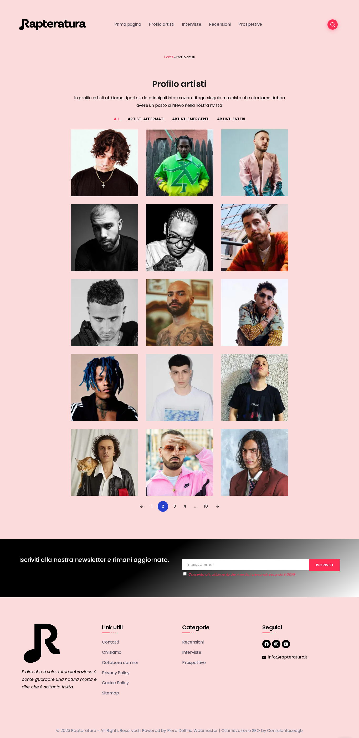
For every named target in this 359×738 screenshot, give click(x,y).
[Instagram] (276, 644)
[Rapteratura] (52, 24)
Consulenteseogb (285, 731)
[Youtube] (286, 644)
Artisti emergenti (191, 119)
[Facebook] (266, 644)
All (117, 119)
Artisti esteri (231, 119)
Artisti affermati (146, 119)
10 (206, 506)
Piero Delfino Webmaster (192, 731)
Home (168, 57)
